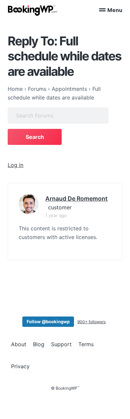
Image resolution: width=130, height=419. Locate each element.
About (18, 344)
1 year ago (56, 215)
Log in (15, 165)
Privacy (20, 366)
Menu (114, 10)
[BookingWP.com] (33, 10)
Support (61, 344)
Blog (38, 344)
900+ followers (91, 321)
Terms (86, 344)
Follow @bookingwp (48, 321)
